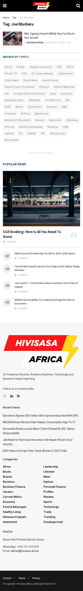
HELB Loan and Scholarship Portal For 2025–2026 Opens (44, 253)
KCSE (8, 107)
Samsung (72, 120)
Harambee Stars (14, 100)
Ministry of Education (17, 120)
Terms (22, 578)
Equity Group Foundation (19, 87)
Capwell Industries (41, 67)
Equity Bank (30, 80)
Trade (47, 511)
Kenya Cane (35, 107)
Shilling (9, 127)
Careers (8, 491)
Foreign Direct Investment (29, 93)
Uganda (9, 133)
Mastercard (41, 113)
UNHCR (31, 133)
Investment (10, 522)
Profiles (48, 491)
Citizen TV (11, 73)
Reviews (48, 496)
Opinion (48, 481)
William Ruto (57, 133)
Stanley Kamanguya (30, 127)
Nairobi (39, 120)
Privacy (36, 578)
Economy (9, 501)
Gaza (53, 93)
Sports (47, 501)
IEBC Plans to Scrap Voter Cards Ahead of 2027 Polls (35, 450)
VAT (43, 133)
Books (7, 471)
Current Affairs (12, 496)
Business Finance (14, 486)
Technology (51, 506)
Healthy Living (12, 511)
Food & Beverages (14, 506)
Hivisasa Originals (14, 516)
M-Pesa (25, 113)
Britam (21, 67)
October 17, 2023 (56, 43)
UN (20, 133)
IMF (67, 100)
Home (6, 17)
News (46, 476)
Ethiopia (44, 87)
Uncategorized (53, 522)
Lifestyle (48, 471)
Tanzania (52, 127)
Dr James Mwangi (42, 73)
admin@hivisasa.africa (25, 551)
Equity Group (50, 80)
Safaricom (55, 120)
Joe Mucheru (26, 17)
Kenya (19, 107)
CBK (59, 67)
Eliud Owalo (12, 80)
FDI (7, 93)
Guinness (66, 93)
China (70, 67)
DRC (24, 73)
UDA (65, 127)
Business (9, 481)
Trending (49, 516)
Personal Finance (54, 486)
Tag (14, 17)
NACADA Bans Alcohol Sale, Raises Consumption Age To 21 (39, 422)
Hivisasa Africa (35, 43)
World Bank (11, 140)
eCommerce (65, 73)
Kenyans (52, 107)
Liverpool (10, 113)
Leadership (50, 466)
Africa (8, 67)
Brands (7, 476)
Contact (7, 578)
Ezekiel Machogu (64, 87)
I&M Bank (34, 100)
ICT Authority (52, 100)
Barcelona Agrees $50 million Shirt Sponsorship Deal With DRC (40, 415)
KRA (64, 107)
